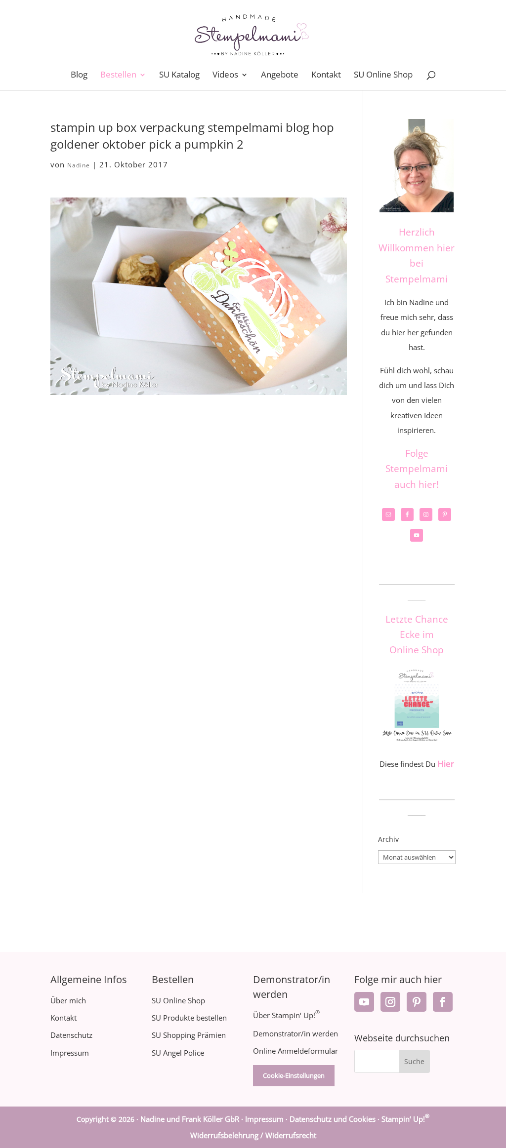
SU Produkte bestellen (189, 1018)
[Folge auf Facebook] (443, 1002)
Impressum (69, 1053)
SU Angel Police (178, 1053)
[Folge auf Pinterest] (416, 1002)
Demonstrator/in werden (295, 1033)
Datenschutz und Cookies (333, 1119)
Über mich (68, 1000)
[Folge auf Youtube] (364, 1002)
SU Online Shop (383, 75)
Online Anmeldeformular (295, 1051)
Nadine (78, 165)
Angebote (279, 75)
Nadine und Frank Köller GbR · (192, 1119)
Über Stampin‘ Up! (286, 1015)
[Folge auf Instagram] (390, 1002)
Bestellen (118, 75)
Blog (79, 75)
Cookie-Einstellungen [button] (294, 1075)
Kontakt (326, 75)
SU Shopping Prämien (189, 1035)
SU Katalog (179, 75)
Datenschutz (71, 1035)
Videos (225, 75)
